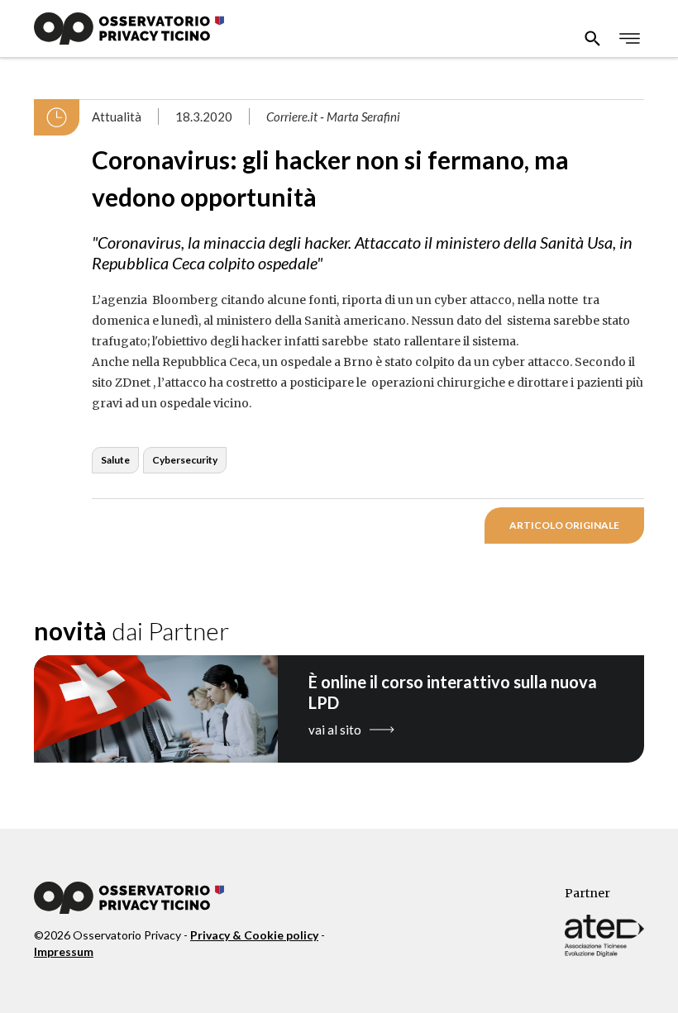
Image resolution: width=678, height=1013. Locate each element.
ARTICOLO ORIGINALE (564, 525)
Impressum (63, 951)
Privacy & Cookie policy (254, 935)
